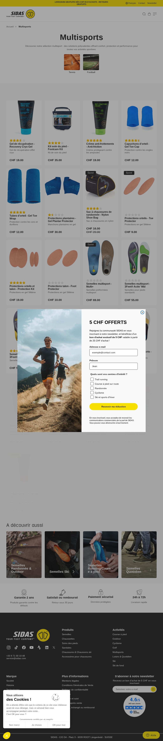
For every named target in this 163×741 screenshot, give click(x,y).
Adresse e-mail (97, 347)
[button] (7, 735)
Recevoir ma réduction (113, 406)
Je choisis (37, 725)
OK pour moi (59, 725)
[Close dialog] (142, 312)
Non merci (14, 725)
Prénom (93, 360)
